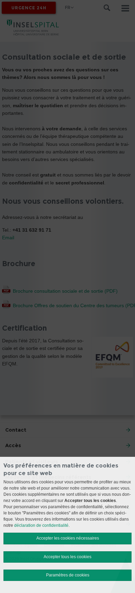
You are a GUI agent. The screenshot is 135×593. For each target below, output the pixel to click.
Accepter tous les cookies (67, 556)
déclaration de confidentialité (41, 525)
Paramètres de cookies (67, 575)
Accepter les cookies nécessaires (67, 538)
